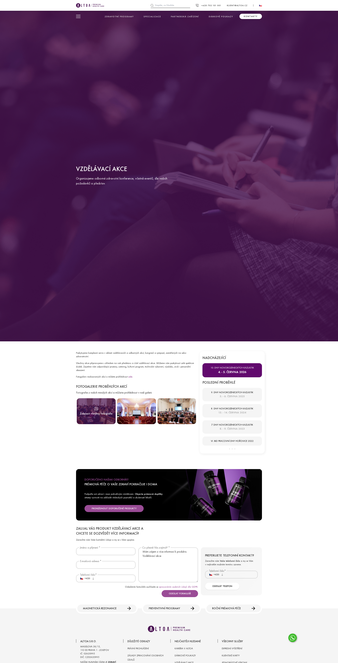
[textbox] (85, 578)
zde (130, 376)
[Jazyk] (260, 5)
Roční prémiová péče (226, 608)
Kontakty (251, 16)
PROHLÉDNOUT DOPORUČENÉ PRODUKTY (114, 508)
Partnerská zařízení (185, 16)
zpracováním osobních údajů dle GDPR (178, 586)
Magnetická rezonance (100, 608)
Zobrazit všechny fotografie (96, 413)
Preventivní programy (164, 608)
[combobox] (87, 578)
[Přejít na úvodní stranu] (90, 5)
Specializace (152, 16)
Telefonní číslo (87, 574)
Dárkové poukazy (221, 16)
